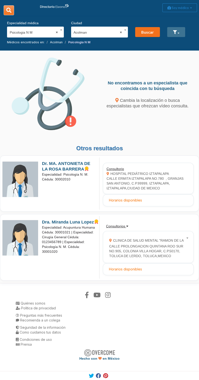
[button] (176, 32)
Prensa (26, 344)
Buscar (147, 32)
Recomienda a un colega (39, 320)
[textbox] (146, 247)
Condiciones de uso (35, 339)
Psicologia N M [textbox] (34, 32)
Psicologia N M (79, 42)
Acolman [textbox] (98, 32)
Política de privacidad (38, 308)
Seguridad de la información (42, 327)
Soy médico (180, 8)
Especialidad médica (23, 23)
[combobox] (34, 31)
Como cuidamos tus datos (40, 332)
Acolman (56, 42)
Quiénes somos (32, 303)
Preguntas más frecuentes (40, 315)
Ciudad (76, 23)
